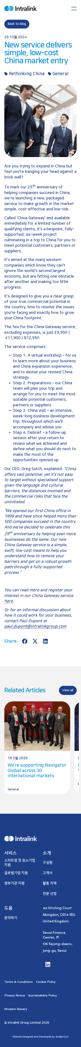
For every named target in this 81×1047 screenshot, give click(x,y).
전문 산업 (50, 894)
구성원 (47, 862)
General (60, 73)
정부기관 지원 (14, 883)
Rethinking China (27, 73)
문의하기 (10, 918)
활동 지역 (50, 883)
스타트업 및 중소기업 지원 (19, 862)
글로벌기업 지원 (16, 873)
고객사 (47, 873)
